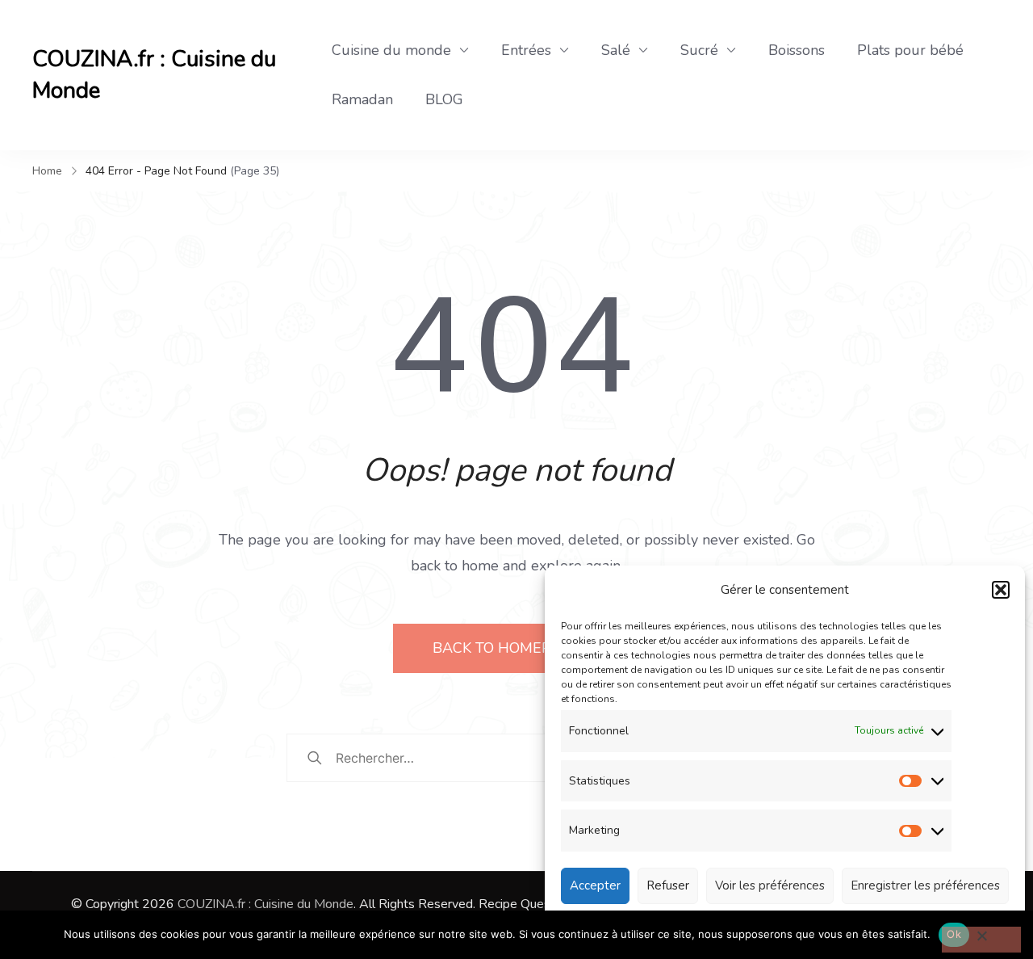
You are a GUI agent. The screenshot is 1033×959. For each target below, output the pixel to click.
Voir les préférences (770, 885)
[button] (1001, 590)
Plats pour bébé (910, 50)
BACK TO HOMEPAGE (508, 648)
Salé (615, 50)
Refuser (667, 885)
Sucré (699, 50)
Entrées (526, 50)
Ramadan (362, 99)
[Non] (981, 940)
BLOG (444, 99)
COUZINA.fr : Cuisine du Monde (154, 75)
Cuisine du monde (391, 50)
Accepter (595, 885)
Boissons (796, 50)
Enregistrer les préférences (925, 885)
